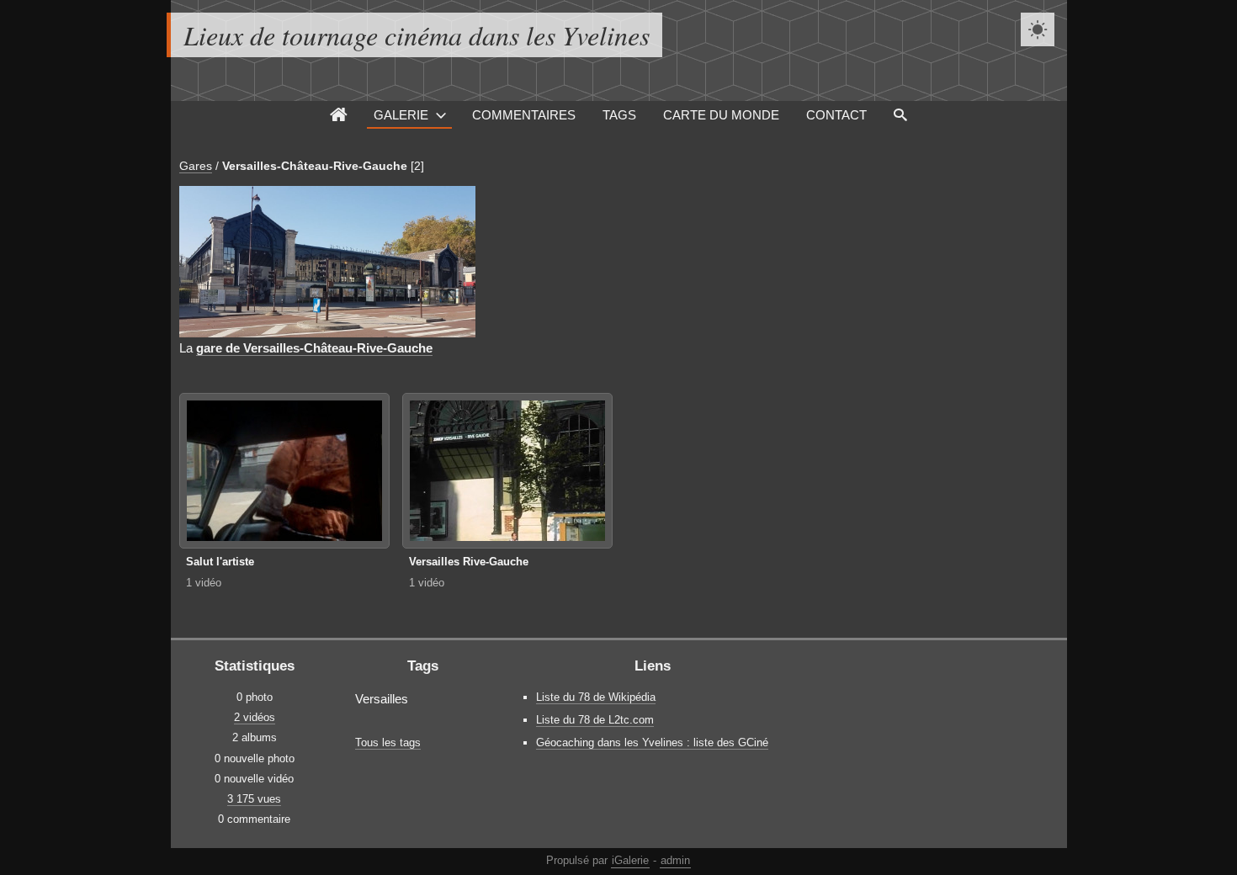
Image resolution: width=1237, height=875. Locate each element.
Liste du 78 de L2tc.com (595, 719)
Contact (836, 115)
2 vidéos (254, 717)
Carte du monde (721, 115)
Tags (619, 115)
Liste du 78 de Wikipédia (596, 697)
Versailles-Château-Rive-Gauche (314, 165)
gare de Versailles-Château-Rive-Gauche (314, 348)
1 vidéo (203, 582)
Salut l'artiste (220, 561)
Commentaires (524, 115)
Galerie (401, 115)
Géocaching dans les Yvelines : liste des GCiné (652, 742)
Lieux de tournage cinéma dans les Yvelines (416, 35)
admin (675, 860)
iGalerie (630, 860)
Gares (195, 165)
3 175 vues (254, 799)
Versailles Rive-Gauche (468, 561)
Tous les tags (388, 742)
